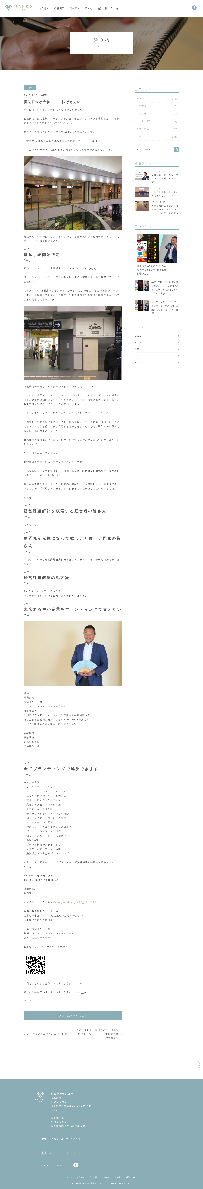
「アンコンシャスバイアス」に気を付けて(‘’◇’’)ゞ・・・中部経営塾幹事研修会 (97, 1034)
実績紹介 (75, 8)
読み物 (89, 8)
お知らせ (141, 114)
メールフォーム (63, 1153)
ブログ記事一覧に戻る (73, 1015)
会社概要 (59, 8)
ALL (139, 98)
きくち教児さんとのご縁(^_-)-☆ (47, 1034)
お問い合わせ (111, 8)
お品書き (141, 106)
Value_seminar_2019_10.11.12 (74, 902)
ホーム (69, 1177)
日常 (138, 136)
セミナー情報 (144, 121)
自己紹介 (44, 8)
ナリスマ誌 (142, 129)
